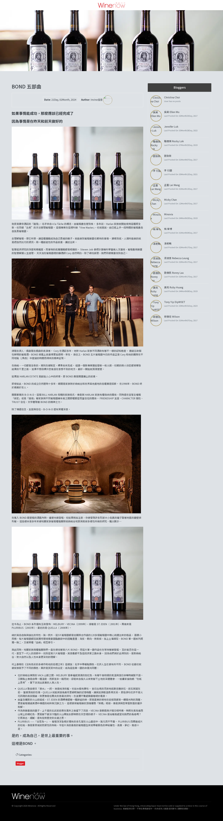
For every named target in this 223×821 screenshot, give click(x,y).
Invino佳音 (97, 99)
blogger (20, 763)
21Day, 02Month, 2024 (63, 99)
